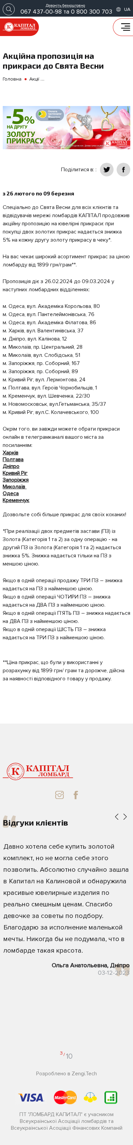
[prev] (116, 817)
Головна (12, 79)
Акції (34, 79)
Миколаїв (14, 486)
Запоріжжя (16, 479)
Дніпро (11, 466)
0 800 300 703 (91, 11)
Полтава (13, 459)
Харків (10, 452)
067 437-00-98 (41, 11)
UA (127, 9)
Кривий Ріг (15, 473)
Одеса (11, 493)
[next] (125, 817)
